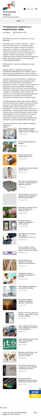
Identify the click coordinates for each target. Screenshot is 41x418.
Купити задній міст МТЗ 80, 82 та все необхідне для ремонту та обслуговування (27, 327)
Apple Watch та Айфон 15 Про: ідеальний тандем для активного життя (27, 209)
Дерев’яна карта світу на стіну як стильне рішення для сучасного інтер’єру (27, 353)
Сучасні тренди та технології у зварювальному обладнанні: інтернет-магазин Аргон (27, 196)
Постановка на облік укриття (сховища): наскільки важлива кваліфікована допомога (27, 367)
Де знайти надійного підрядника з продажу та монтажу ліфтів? (26, 222)
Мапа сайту (3, 407)
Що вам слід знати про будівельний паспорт (25, 155)
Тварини (7, 32)
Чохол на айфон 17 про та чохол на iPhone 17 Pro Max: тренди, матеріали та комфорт (28, 248)
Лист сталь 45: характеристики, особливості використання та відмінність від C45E (28, 182)
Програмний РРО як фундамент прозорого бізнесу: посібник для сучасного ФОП (28, 380)
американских (13, 123)
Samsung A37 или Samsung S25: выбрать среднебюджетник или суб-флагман (27, 236)
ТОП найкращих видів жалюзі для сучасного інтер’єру (27, 287)
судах (20, 123)
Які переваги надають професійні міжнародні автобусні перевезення (25, 301)
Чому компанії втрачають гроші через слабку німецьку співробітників (28, 340)
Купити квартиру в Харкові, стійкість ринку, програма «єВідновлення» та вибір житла (28, 130)
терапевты (32, 123)
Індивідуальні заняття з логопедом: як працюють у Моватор (26, 275)
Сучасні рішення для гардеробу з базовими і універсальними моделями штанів (26, 262)
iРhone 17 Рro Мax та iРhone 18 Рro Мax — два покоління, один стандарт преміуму (28, 314)
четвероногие (7, 125)
